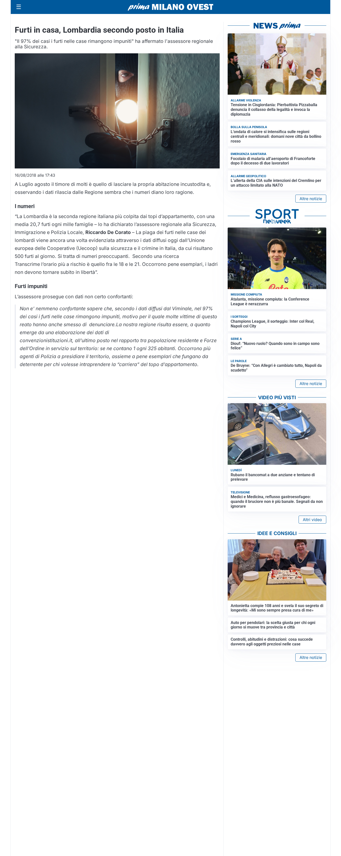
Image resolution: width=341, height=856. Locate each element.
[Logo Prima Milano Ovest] (170, 7)
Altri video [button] (312, 519)
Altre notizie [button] (311, 198)
